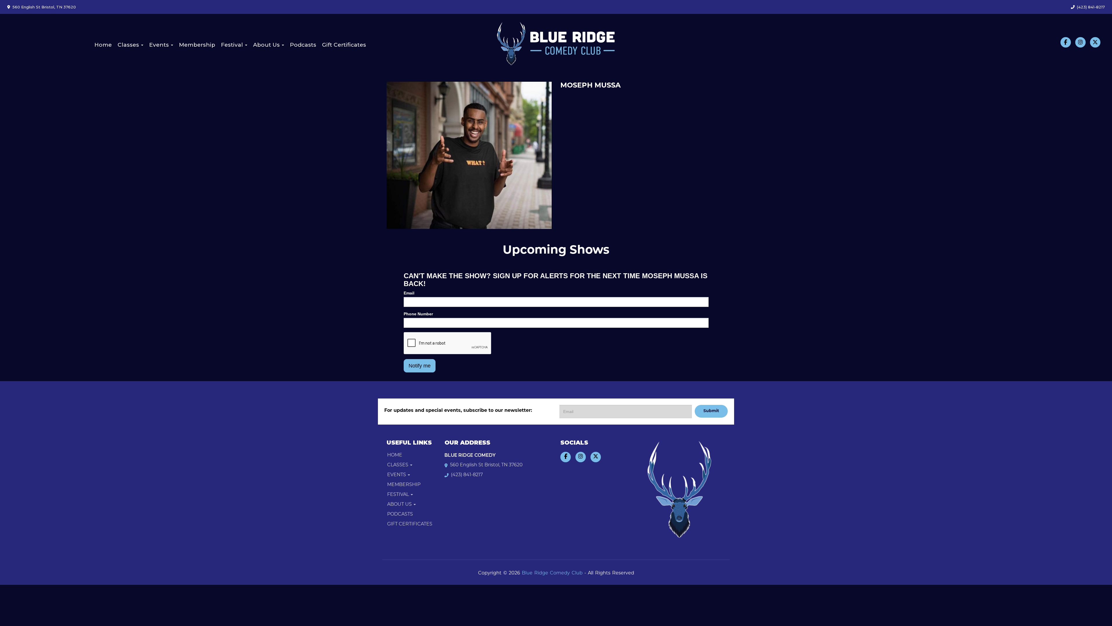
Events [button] (159, 44)
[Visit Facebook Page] (1065, 42)
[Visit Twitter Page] (1095, 42)
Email (409, 293)
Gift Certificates (344, 44)
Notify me (420, 366)
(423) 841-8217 (1091, 7)
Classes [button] (129, 44)
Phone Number (418, 314)
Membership (197, 44)
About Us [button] (267, 44)
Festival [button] (232, 44)
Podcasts (303, 44)
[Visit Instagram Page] (1080, 42)
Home (103, 44)
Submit (711, 411)
